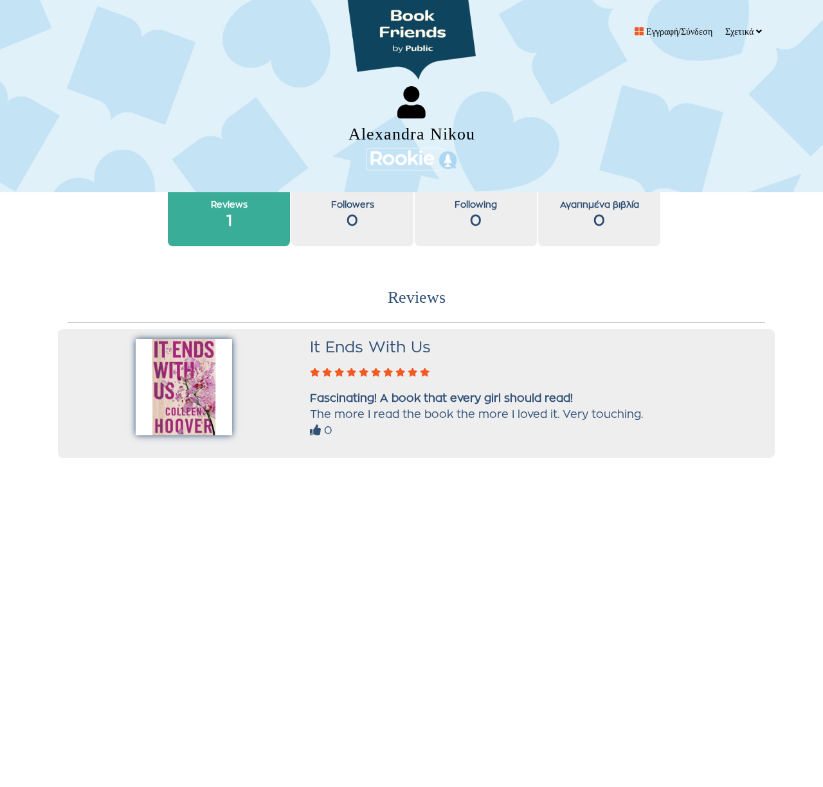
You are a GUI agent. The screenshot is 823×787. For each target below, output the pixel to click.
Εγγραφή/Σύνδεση (678, 32)
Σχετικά (740, 32)
